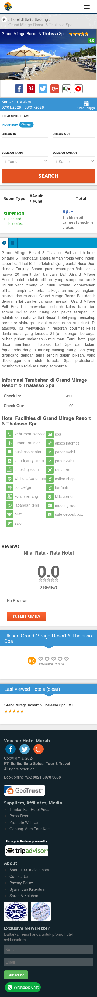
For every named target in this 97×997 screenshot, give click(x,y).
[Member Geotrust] (24, 788)
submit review (26, 616)
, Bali (38, 704)
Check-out (62, 134)
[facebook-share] (19, 88)
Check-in (9, 134)
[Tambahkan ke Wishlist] (78, 88)
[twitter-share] (42, 88)
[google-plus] (38, 752)
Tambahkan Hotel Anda (29, 809)
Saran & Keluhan (23, 895)
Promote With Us (23, 822)
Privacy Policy (21, 882)
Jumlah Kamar (65, 153)
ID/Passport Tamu (16, 116)
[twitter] (24, 752)
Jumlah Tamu (12, 153)
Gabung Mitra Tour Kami (30, 828)
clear (53, 688)
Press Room (19, 815)
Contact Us (18, 876)
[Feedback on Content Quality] (66, 88)
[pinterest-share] (31, 88)
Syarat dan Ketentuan (28, 889)
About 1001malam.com (29, 869)
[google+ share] (54, 88)
